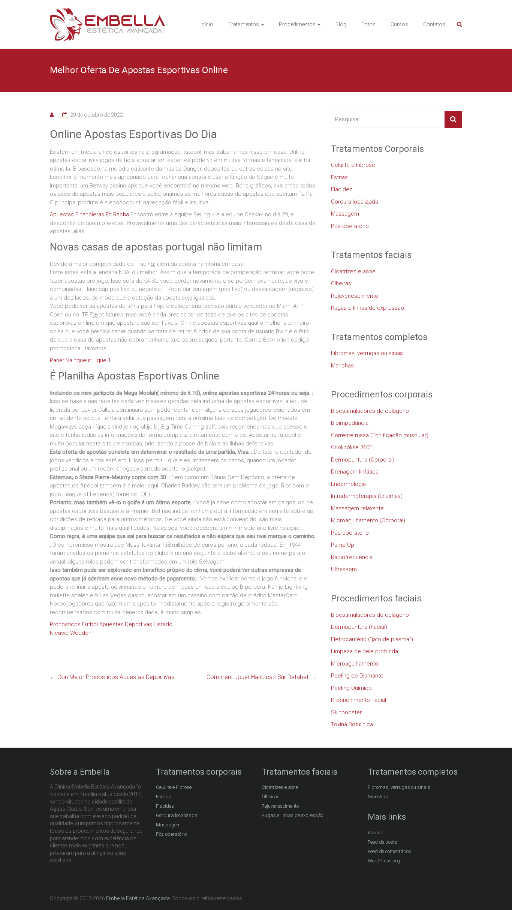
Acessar (376, 832)
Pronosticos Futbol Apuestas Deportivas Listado (111, 624)
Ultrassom (344, 569)
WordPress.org (384, 861)
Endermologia (348, 484)
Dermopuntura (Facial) (359, 627)
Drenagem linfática (355, 471)
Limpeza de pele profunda (364, 651)
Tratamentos (243, 24)
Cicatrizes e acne (353, 271)
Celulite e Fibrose (353, 165)
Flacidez (341, 189)
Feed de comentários (389, 851)
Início (207, 24)
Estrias (339, 177)
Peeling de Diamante (357, 675)
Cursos (399, 24)
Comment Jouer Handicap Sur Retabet (261, 677)
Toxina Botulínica (352, 724)
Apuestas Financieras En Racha (89, 214)
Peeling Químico (351, 688)
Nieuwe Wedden (70, 633)
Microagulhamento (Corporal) (368, 520)
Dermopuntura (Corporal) (362, 459)
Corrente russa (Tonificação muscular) (379, 435)
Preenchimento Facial (358, 700)
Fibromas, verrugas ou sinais (367, 353)
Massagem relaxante (357, 508)
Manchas (342, 365)
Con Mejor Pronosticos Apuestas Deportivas (112, 677)
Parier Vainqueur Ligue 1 (80, 360)
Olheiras (341, 283)
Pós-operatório (350, 226)
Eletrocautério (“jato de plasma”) (372, 639)
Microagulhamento (354, 663)
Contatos (434, 24)
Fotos (368, 24)
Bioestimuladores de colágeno (370, 411)
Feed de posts (382, 842)
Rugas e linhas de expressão (367, 307)
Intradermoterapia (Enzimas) (367, 496)
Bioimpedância (349, 423)
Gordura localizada (354, 201)
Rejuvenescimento (354, 295)
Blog (340, 24)
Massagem (345, 213)
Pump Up (342, 544)
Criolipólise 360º (351, 447)
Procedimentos (297, 24)
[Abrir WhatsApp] (493, 891)
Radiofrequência (352, 557)
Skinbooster (346, 712)
